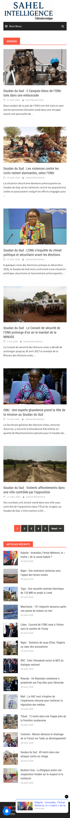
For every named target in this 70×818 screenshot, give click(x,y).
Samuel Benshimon (35, 177)
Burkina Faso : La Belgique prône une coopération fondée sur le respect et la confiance (42, 774)
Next (54, 528)
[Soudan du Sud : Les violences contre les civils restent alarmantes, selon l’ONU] (35, 144)
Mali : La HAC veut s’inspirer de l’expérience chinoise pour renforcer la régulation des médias (42, 700)
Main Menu (15, 26)
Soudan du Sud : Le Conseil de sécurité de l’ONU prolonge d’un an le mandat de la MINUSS (31, 332)
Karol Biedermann (34, 99)
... (32, 113)
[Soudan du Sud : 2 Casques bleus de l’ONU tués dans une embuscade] (35, 66)
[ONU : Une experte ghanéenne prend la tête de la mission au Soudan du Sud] (35, 386)
